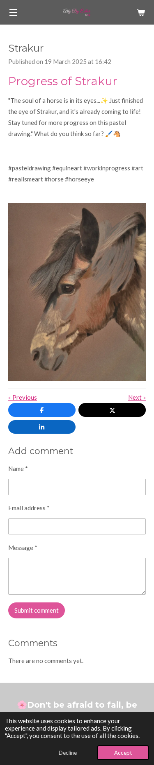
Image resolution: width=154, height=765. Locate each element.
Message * (22, 547)
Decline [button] (68, 752)
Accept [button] (123, 752)
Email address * (29, 508)
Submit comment (36, 610)
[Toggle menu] (13, 12)
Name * (18, 468)
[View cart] (141, 12)
